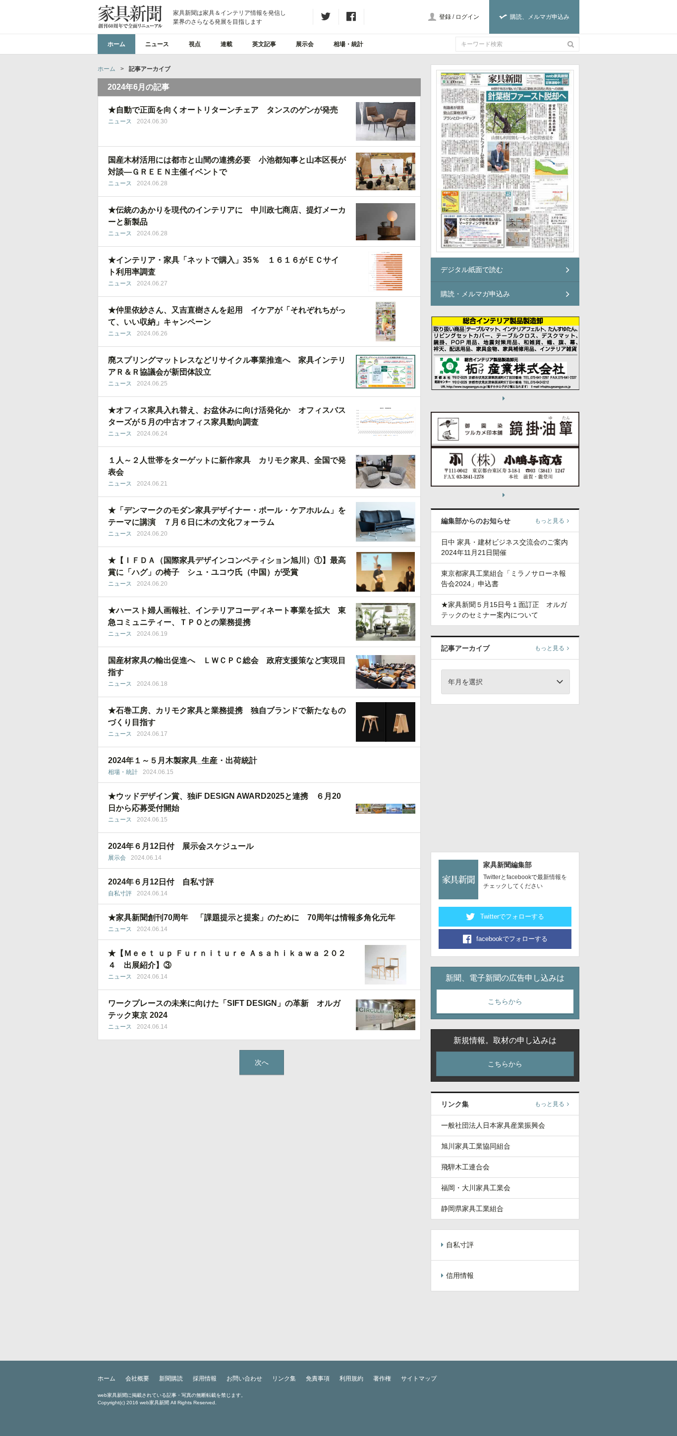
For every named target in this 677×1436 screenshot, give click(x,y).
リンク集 (284, 1378)
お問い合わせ (244, 1378)
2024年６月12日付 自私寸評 (161, 882)
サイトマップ (419, 1378)
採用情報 (205, 1378)
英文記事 (264, 44)
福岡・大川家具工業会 (475, 1188)
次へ (262, 1062)
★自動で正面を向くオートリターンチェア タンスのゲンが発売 (223, 110)
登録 (445, 16)
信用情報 (460, 1275)
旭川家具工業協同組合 (475, 1146)
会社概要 (137, 1378)
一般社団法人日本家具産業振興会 (493, 1125)
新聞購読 (171, 1378)
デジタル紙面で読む (472, 270)
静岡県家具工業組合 (472, 1209)
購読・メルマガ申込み (475, 294)
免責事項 (318, 1378)
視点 (195, 44)
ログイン (467, 16)
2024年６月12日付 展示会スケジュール (181, 846)
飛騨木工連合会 (465, 1167)
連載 (226, 44)
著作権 (382, 1378)
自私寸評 (120, 893)
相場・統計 (348, 44)
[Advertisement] (505, 776)
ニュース (157, 44)
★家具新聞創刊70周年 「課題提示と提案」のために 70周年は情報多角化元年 (251, 917)
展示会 (305, 44)
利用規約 (351, 1378)
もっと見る (549, 520)
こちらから (505, 1001)
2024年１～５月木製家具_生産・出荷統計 (182, 760)
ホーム (116, 44)
